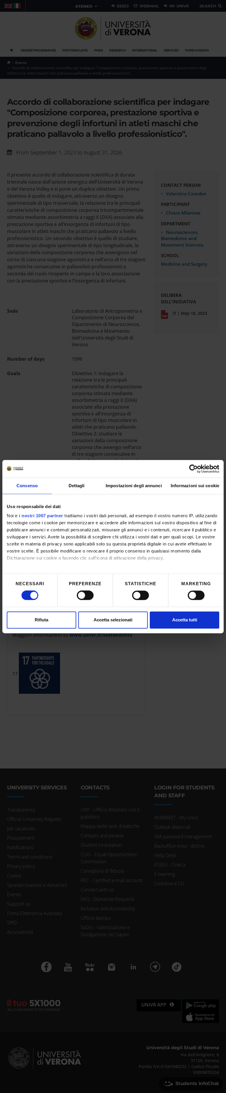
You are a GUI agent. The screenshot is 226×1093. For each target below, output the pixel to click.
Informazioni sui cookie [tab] (195, 485)
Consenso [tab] (27, 485)
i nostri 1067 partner (41, 515)
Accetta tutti (184, 619)
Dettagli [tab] (77, 485)
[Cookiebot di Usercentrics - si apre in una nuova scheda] (193, 468)
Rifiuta (41, 619)
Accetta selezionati (113, 619)
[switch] (85, 595)
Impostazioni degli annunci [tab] (134, 485)
